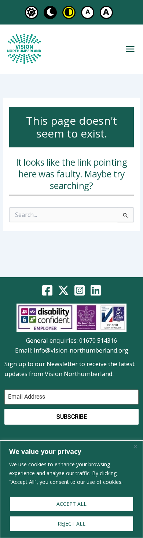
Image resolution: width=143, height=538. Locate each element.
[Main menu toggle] (130, 49)
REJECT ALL (71, 523)
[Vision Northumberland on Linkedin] (96, 290)
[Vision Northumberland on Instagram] (79, 290)
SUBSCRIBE (71, 416)
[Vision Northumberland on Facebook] (47, 290)
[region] (71, 489)
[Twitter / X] (63, 290)
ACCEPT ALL (71, 503)
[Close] (135, 446)
